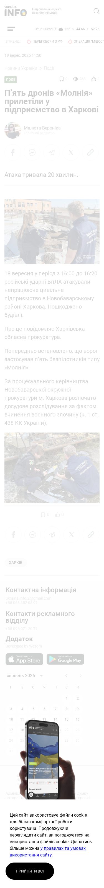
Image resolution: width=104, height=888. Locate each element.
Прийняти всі (30, 871)
